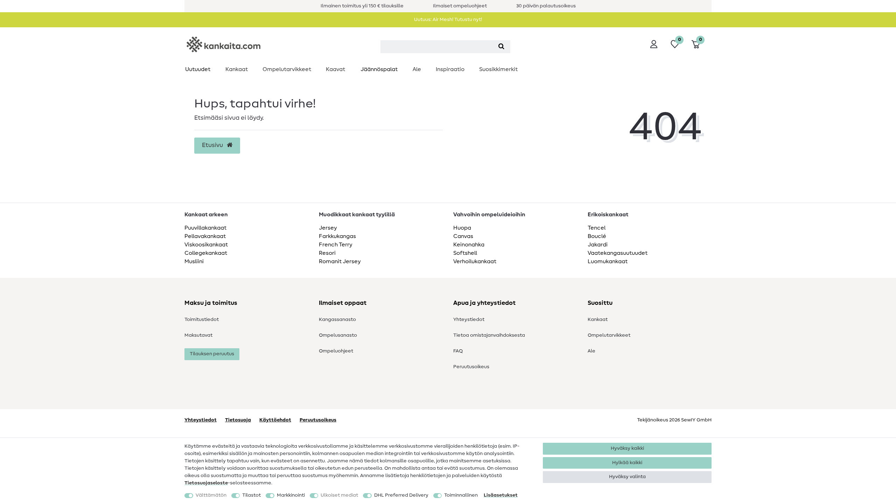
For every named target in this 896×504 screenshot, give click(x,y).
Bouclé (597, 236)
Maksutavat (198, 335)
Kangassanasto (337, 319)
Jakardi (598, 244)
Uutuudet (197, 69)
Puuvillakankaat (205, 228)
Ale (417, 69)
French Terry (335, 244)
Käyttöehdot (275, 420)
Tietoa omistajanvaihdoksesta (489, 335)
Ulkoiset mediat (339, 495)
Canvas (463, 236)
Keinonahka (468, 244)
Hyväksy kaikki (627, 448)
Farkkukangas (337, 236)
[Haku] (501, 46)
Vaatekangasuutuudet (618, 253)
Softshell (465, 253)
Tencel (597, 228)
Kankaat (236, 69)
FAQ (458, 351)
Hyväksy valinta (627, 476)
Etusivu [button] (213, 145)
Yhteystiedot (468, 319)
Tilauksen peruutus (212, 353)
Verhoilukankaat (474, 261)
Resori (327, 253)
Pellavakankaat (205, 236)
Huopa (462, 228)
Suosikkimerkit (498, 69)
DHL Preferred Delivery (401, 495)
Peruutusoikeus (471, 366)
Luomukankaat (608, 261)
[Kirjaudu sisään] (653, 44)
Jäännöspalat (379, 69)
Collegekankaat (205, 253)
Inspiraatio (450, 69)
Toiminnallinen (461, 495)
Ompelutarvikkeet (286, 69)
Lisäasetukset (501, 495)
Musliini (194, 261)
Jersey (328, 228)
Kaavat (335, 69)
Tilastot (251, 495)
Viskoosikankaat (206, 244)
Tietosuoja (238, 420)
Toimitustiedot (201, 319)
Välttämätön (211, 495)
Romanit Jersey (340, 261)
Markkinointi (291, 495)
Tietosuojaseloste (206, 483)
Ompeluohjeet (336, 351)
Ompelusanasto (338, 335)
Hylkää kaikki (627, 462)
